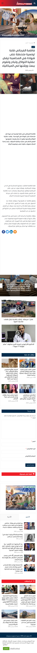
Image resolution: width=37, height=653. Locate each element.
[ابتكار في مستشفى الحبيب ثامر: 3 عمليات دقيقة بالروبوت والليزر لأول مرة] (27, 388)
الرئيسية (31, 43)
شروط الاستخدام (24, 643)
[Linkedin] (11, 231)
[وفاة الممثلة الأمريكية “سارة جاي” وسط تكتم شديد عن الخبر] (29, 538)
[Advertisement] (18, 114)
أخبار (27, 43)
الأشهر (28, 517)
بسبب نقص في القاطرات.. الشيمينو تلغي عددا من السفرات (27, 622)
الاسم (33, 441)
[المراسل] (24, 3)
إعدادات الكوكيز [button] (15, 648)
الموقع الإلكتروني (30, 456)
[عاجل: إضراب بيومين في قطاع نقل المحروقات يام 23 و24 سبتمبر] (9, 614)
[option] (18, 285)
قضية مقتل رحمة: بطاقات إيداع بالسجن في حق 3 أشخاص (10, 397)
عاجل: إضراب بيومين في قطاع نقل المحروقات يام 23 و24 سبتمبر (10, 622)
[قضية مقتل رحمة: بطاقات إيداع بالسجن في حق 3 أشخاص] (10, 388)
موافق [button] (6, 648)
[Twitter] (7, 231)
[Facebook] (3, 231)
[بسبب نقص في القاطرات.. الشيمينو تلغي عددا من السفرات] (27, 614)
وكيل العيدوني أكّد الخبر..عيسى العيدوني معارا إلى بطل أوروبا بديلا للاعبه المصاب (12, 557)
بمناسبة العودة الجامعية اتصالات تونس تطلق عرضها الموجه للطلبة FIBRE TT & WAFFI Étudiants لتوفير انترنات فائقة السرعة (9, 600)
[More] (15, 231)
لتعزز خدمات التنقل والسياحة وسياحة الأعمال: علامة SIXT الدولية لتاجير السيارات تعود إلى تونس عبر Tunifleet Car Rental (27, 600)
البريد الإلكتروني (30, 448)
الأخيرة (9, 517)
